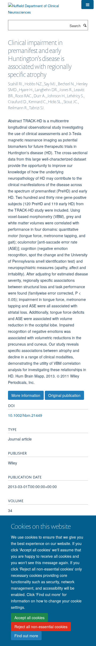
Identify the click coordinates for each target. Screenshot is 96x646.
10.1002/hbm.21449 (25, 415)
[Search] (85, 25)
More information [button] (25, 395)
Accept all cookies (29, 617)
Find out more (26, 635)
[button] (87, 4)
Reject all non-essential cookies (40, 626)
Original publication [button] (64, 395)
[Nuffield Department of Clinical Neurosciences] (40, 7)
